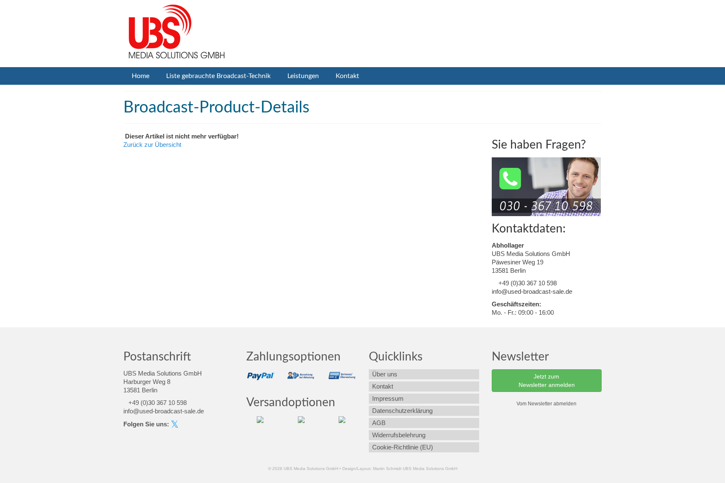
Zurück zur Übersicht (152, 144)
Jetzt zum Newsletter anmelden (547, 380)
